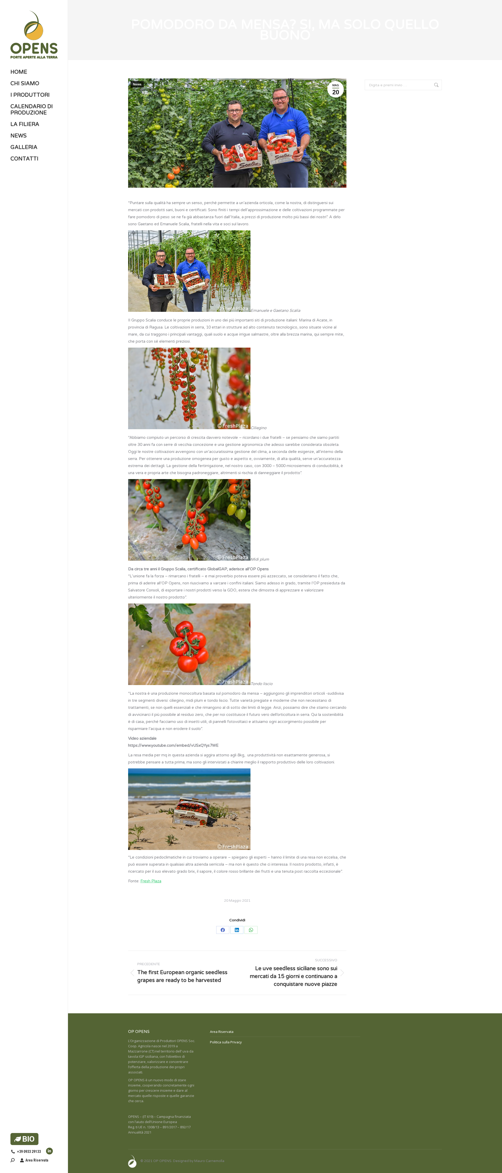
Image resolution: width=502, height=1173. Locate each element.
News (137, 84)
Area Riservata (36, 1160)
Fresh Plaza (150, 881)
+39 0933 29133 (29, 1151)
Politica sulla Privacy (226, 1042)
